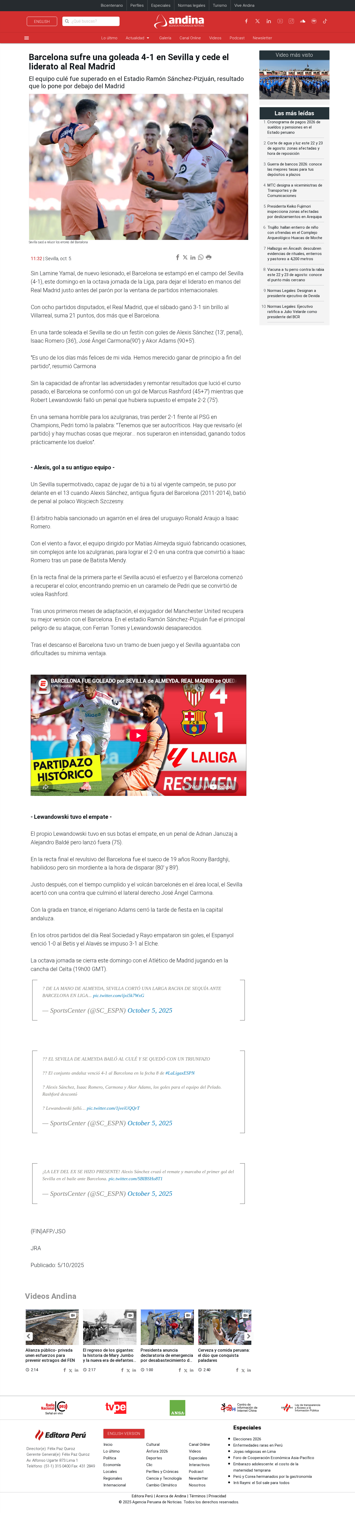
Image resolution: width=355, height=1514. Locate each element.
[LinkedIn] (269, 21)
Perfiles (137, 5)
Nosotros (197, 1485)
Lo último (109, 38)
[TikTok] (325, 21)
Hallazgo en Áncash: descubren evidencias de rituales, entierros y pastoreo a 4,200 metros (294, 253)
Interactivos (199, 1464)
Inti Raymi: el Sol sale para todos (261, 1482)
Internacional (114, 1485)
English (42, 22)
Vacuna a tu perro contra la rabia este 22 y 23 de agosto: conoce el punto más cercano (295, 274)
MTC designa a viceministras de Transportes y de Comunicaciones (294, 190)
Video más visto (294, 55)
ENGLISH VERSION (124, 1434)
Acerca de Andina (171, 1496)
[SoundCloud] (303, 21)
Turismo (220, 5)
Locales (110, 1471)
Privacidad (217, 1496)
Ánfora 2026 (157, 1451)
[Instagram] (291, 21)
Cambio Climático (161, 1485)
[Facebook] (246, 21)
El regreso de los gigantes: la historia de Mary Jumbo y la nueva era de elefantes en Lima (108, 1358)
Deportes (154, 1458)
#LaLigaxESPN (180, 1073)
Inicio (108, 1444)
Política (109, 1458)
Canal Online (190, 38)
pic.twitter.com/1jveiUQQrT (113, 1108)
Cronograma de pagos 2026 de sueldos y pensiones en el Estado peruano (293, 127)
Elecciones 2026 (247, 1439)
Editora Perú (142, 1496)
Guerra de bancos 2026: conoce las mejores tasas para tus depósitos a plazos (294, 169)
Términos (197, 1496)
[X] (257, 21)
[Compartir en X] (71, 1369)
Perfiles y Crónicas (162, 1471)
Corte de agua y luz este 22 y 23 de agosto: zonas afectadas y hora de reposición (295, 148)
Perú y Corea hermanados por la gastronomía (272, 1476)
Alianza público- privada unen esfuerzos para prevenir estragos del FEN (50, 1355)
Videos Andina (50, 1296)
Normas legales (191, 5)
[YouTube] (280, 21)
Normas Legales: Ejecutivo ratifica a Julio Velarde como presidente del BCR (292, 311)
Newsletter (262, 38)
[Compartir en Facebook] (65, 1369)
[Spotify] (314, 21)
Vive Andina (244, 5)
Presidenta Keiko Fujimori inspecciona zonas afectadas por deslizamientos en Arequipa (294, 211)
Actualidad (138, 38)
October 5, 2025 (150, 1010)
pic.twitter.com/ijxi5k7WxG (118, 995)
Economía (112, 1464)
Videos (215, 38)
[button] (28, 1336)
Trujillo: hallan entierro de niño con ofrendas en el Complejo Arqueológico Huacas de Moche (294, 232)
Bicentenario (112, 5)
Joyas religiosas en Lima (254, 1451)
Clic (149, 1464)
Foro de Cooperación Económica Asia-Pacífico (273, 1457)
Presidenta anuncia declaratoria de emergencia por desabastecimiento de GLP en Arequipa (167, 1358)
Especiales (160, 5)
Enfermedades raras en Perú (257, 1445)
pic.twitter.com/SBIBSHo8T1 (136, 1178)
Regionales (112, 1478)
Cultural (153, 1444)
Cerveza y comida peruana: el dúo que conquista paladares (224, 1355)
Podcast (237, 38)
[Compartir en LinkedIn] (76, 1369)
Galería (165, 38)
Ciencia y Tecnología (164, 1478)
